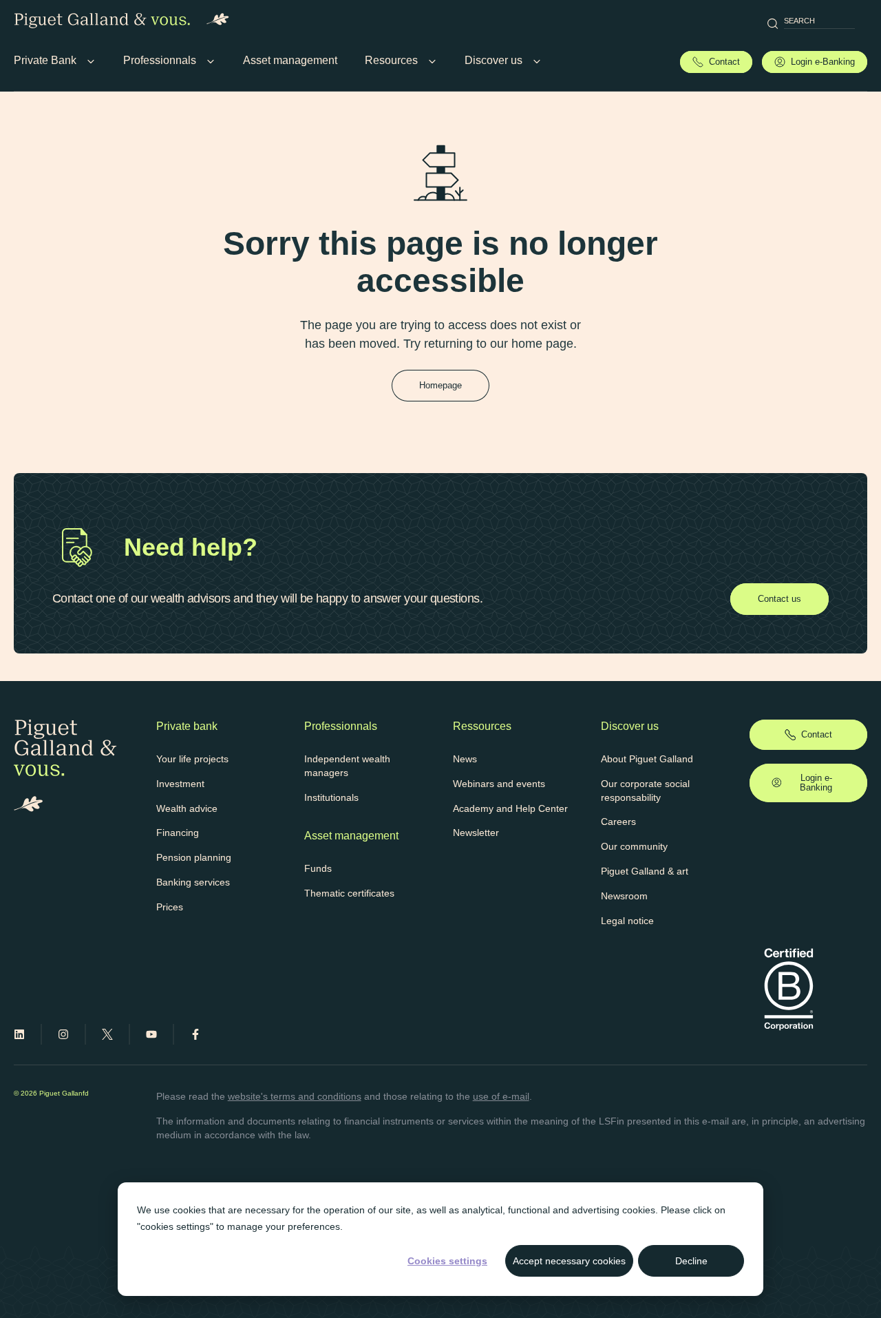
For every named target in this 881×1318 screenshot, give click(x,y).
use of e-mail (501, 1096)
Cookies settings (447, 1260)
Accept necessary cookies (569, 1260)
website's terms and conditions (294, 1096)
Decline (691, 1260)
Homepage (440, 385)
